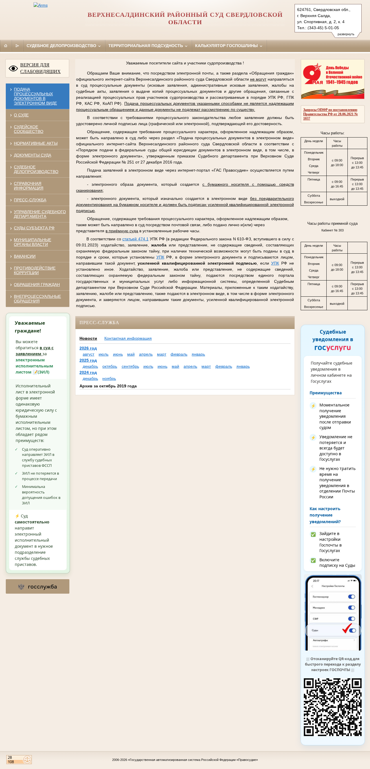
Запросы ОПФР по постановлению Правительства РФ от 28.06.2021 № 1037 (330, 114)
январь (198, 354)
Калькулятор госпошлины (227, 45)
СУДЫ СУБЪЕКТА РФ (34, 228)
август (88, 354)
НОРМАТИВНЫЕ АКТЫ (36, 143)
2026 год (88, 348)
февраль (179, 354)
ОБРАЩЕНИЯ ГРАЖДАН (37, 284)
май (131, 354)
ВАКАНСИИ (25, 256)
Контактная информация (128, 338)
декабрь (90, 366)
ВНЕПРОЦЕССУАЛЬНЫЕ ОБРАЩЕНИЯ (37, 298)
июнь (118, 354)
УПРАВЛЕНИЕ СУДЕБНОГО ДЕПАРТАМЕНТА (40, 214)
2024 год (88, 372)
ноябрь (109, 378)
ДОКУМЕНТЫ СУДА (32, 155)
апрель (146, 354)
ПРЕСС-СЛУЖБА (30, 200)
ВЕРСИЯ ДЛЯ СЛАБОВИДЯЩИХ (40, 68)
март (161, 354)
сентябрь (130, 366)
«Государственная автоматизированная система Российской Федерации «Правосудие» (193, 759)
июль (103, 354)
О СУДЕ (21, 115)
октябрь (109, 366)
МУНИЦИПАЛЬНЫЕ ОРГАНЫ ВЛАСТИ (32, 242)
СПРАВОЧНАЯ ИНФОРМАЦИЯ (28, 185)
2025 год (88, 360)
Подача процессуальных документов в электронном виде (35, 96)
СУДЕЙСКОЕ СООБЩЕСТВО (28, 129)
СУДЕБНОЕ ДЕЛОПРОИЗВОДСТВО (36, 169)
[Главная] (6, 45)
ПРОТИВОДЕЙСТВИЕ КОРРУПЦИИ (35, 270)
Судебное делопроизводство (62, 45)
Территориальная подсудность (146, 45)
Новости (88, 338)
